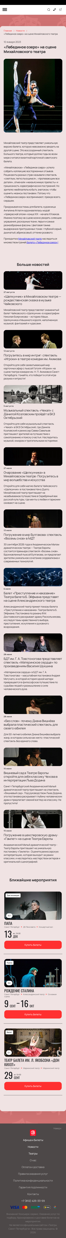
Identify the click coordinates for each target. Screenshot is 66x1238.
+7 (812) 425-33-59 (33, 1201)
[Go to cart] (60, 10)
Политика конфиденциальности (33, 1180)
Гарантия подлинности (33, 1187)
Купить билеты (33, 945)
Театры (33, 1153)
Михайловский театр (30, 238)
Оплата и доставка (33, 1167)
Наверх (57, 1128)
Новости (33, 1147)
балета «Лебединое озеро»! (42, 242)
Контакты (33, 1194)
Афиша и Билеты (33, 1140)
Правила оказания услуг (33, 1174)
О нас (33, 1160)
